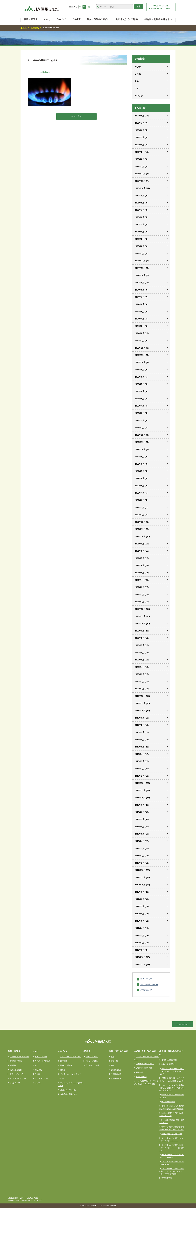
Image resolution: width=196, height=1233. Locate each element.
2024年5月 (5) (141, 311)
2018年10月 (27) (142, 797)
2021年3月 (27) (142, 587)
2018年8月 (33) (142, 812)
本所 (112, 1057)
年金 (62, 1079)
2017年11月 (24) (142, 877)
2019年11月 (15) (142, 703)
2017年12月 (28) (142, 870)
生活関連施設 (116, 1074)
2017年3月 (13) (142, 935)
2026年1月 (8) (141, 166)
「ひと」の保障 (92, 1057)
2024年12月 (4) (142, 261)
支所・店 (114, 1061)
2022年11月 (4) (142, 442)
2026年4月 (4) (141, 145)
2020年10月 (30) (142, 623)
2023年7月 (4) (141, 384)
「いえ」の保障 (92, 1061)
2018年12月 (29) (142, 783)
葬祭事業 (38, 1070)
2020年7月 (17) (142, 645)
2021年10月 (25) (142, 536)
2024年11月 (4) (142, 268)
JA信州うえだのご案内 (126, 19)
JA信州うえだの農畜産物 (19, 1057)
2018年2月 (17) (142, 855)
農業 (137, 81)
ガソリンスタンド (42, 1079)
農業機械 (13, 1065)
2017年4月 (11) (142, 928)
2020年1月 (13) (142, 689)
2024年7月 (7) (141, 297)
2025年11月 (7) (142, 181)
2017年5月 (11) (142, 921)
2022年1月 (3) (141, 514)
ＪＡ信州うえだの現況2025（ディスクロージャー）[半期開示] (171, 1148)
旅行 (36, 1065)
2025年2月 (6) (141, 246)
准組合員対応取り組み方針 (171, 1134)
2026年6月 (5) (141, 130)
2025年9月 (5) (141, 195)
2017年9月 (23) (142, 892)
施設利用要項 (166, 1178)
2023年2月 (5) (141, 420)
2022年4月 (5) (141, 493)
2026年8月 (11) (142, 116)
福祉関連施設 (116, 1079)
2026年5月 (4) (141, 137)
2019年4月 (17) (142, 754)
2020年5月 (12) (142, 660)
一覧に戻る (76, 116)
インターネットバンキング (70, 1074)
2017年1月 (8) (141, 950)
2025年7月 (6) (141, 210)
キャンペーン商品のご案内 (70, 1057)
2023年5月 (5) (141, 398)
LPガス (37, 1083)
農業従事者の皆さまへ (18, 1079)
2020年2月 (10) (142, 681)
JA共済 (77, 19)
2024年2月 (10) (142, 333)
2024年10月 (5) (142, 275)
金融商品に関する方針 (68, 1094)
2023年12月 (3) (142, 348)
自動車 (37, 1074)
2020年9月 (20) (142, 631)
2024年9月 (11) (142, 282)
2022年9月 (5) (141, 456)
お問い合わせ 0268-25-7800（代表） (161, 7)
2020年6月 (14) (142, 652)
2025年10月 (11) (142, 188)
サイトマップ (146, 979)
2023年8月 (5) (141, 377)
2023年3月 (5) (141, 413)
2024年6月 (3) (141, 304)
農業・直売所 (31, 19)
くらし (47, 19)
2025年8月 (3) (141, 203)
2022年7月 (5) (141, 471)
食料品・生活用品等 (42, 1061)
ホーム (24, 28)
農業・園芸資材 (16, 1070)
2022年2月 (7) (141, 507)
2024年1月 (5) (141, 340)
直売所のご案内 (16, 1061)
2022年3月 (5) (141, 500)
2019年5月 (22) (142, 747)
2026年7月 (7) (141, 123)
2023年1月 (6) (141, 427)
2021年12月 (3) (142, 522)
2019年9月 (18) (142, 718)
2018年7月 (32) (142, 819)
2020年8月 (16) (142, 638)
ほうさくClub (15, 1083)
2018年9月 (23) (142, 805)
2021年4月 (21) (142, 580)
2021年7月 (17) (142, 558)
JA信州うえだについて (145, 1064)
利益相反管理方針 (168, 1064)
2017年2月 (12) (142, 942)
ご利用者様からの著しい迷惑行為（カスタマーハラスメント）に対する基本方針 (171, 1171)
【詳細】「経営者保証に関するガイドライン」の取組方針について (171, 1071)
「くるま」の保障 (92, 1065)
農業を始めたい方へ (17, 1074)
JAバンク (62, 19)
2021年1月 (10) (142, 602)
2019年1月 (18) (142, 776)
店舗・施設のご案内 (97, 19)
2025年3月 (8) (141, 239)
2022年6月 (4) (141, 478)
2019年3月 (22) (142, 761)
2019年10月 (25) (142, 710)
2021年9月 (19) (142, 544)
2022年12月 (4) (142, 435)
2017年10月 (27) (142, 885)
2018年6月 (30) (142, 826)
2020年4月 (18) (142, 667)
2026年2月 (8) (141, 159)
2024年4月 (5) (141, 319)
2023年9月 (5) (141, 369)
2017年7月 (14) (142, 906)
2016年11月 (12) (142, 964)
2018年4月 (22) (142, 841)
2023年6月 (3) (141, 391)
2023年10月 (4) (142, 362)
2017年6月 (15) (142, 914)
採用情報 (139, 1072)
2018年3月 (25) (142, 848)
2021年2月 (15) (142, 594)
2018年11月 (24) (142, 790)
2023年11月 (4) (142, 355)
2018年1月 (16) (142, 863)
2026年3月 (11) (142, 152)
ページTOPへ (183, 1024)
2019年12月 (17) (142, 696)
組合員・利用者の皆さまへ (158, 19)
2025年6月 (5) (141, 217)
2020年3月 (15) (142, 674)
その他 (138, 74)
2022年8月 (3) (141, 464)
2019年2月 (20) (142, 768)
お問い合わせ (146, 990)
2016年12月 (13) (142, 957)
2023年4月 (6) (141, 406)
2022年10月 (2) (142, 449)
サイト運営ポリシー (149, 984)
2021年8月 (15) (142, 551)
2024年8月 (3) (141, 290)
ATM (112, 1065)
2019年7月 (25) (142, 732)
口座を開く (64, 1061)
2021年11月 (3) (142, 529)
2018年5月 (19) (142, 834)
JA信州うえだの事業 (144, 1068)
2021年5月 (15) (142, 573)
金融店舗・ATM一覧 (68, 1090)
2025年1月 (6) (141, 253)
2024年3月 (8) (141, 326)
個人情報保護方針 (168, 1102)
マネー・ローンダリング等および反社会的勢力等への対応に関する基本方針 (171, 1088)
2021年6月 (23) (142, 565)
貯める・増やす (66, 1065)
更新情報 (35, 28)
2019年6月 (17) (142, 739)
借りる (62, 1070)
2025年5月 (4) (141, 224)
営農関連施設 (116, 1070)
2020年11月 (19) (142, 616)
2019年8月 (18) (142, 725)
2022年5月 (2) (141, 486)
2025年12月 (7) (142, 173)
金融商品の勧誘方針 (169, 1060)
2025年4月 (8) (141, 232)
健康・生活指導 (41, 1057)
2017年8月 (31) (142, 899)
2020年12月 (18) (142, 609)
